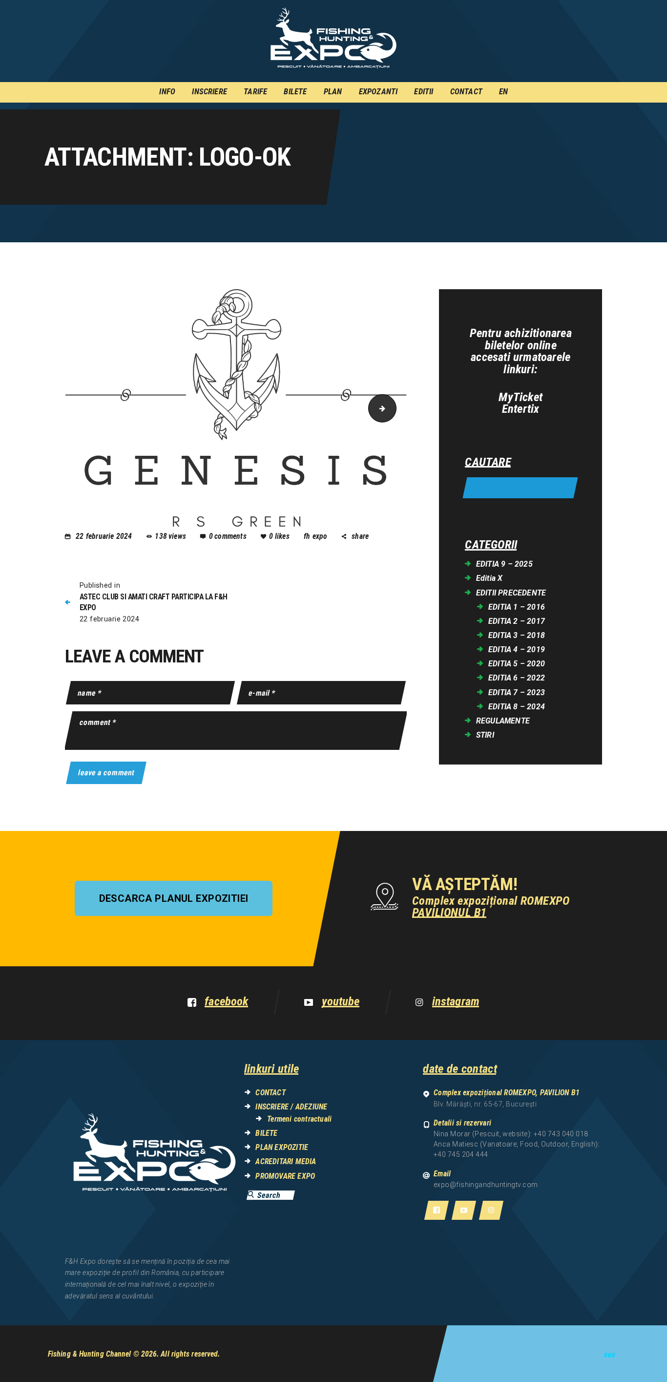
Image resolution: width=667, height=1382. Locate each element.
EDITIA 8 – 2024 (516, 706)
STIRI (485, 735)
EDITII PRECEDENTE (511, 592)
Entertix (521, 409)
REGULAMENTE (503, 720)
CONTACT (270, 1092)
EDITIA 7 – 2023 (516, 692)
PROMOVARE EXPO (285, 1176)
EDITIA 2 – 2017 (516, 621)
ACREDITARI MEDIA (285, 1161)
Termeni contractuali (299, 1119)
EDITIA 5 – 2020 (516, 663)
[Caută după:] (520, 488)
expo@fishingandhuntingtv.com (486, 1185)
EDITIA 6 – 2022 (516, 677)
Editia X (489, 578)
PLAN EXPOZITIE (281, 1147)
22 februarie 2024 (104, 536)
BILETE (266, 1133)
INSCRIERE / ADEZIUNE (291, 1106)
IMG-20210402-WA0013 (392, 408)
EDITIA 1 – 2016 (516, 607)
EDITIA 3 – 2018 (516, 635)
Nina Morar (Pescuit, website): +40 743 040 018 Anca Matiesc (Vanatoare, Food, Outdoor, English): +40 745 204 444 (517, 1144)
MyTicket (520, 397)
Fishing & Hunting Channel (89, 1354)
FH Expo (317, 536)
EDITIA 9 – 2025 (504, 564)
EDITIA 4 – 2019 (516, 649)
